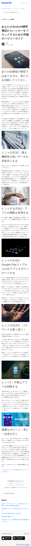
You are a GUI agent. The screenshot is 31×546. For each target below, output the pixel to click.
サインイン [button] (25, 3)
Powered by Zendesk (24, 544)
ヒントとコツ (16, 8)
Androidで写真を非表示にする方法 (11, 513)
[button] (20, 3)
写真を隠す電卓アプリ (8, 516)
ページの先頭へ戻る (7, 493)
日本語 (26, 533)
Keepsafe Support (6, 8)
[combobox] (16, 12)
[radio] (11, 484)
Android (23, 8)
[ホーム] (7, 3)
